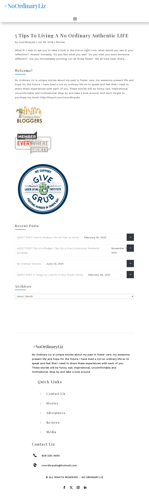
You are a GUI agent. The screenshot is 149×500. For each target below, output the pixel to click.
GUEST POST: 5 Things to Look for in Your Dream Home (50, 274)
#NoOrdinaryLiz (25, 6)
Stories (60, 42)
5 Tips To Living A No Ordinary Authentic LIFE (72, 35)
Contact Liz (56, 394)
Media (51, 432)
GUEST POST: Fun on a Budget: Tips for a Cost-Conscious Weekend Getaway (58, 250)
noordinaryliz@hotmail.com (59, 465)
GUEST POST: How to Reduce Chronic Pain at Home (48, 237)
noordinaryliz (27, 42)
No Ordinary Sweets (29, 263)
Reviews (53, 422)
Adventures (55, 413)
